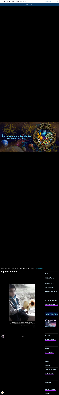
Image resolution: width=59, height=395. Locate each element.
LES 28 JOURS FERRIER (17, 268)
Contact (33, 4)
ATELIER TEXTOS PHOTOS (28, 268)
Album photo (7, 268)
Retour (22, 336)
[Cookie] (2, 392)
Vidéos (27, 4)
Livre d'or (38, 4)
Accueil (2, 268)
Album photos (22, 4)
